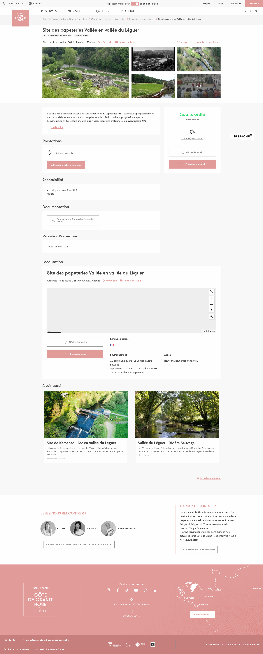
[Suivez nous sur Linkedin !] (154, 590)
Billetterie (236, 3)
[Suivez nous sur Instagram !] (108, 590)
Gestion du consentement (16, 649)
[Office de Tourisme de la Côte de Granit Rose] (20, 15)
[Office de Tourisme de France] (140, 645)
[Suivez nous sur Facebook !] (117, 590)
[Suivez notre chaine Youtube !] (136, 590)
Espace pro (212, 644)
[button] (250, 11)
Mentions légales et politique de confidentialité (46, 639)
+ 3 (198, 86)
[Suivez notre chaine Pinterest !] (145, 590)
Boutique (254, 3)
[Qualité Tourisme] (128, 645)
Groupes (206, 3)
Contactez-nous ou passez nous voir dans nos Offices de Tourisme (79, 544)
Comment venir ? (202, 614)
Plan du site (9, 639)
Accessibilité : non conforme (50, 649)
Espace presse (251, 644)
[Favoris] (245, 11)
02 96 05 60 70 (131, 615)
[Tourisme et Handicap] (152, 645)
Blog (220, 3)
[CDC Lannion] (114, 645)
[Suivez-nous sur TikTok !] (127, 590)
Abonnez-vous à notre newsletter (198, 549)
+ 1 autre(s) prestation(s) (192, 138)
